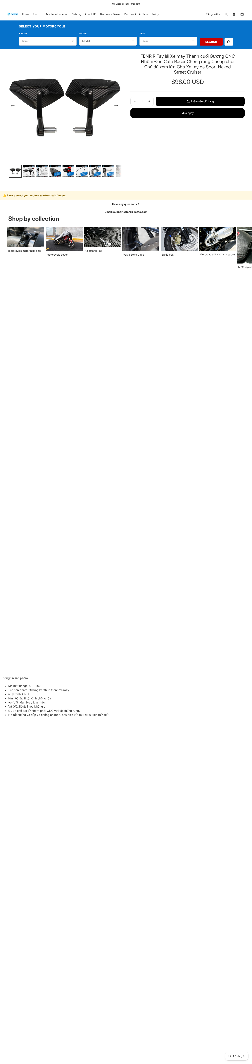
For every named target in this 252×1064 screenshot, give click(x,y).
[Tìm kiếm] (226, 14)
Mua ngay (188, 113)
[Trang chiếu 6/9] (82, 171)
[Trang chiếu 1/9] (15, 171)
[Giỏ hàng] (242, 14)
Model (83, 33)
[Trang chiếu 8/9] (108, 171)
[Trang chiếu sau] (117, 106)
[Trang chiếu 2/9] (28, 171)
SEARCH (211, 41)
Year (142, 33)
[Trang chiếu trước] (11, 106)
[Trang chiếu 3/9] (42, 171)
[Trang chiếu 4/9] (55, 171)
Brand (23, 33)
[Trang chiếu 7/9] (95, 171)
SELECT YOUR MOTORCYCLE (42, 26)
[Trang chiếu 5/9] (68, 171)
